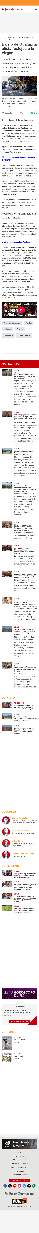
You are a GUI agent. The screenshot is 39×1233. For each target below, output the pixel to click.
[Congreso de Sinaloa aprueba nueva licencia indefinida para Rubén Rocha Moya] (7, 583)
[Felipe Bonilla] (6, 843)
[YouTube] (14, 1186)
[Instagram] (19, 1186)
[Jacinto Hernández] (6, 820)
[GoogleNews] (24, 1186)
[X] (10, 1186)
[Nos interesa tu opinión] (19, 1144)
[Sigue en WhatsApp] (31, 113)
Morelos (28, 323)
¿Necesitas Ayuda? (19, 1180)
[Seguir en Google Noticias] (35, 113)
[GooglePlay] (34, 1186)
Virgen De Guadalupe (11, 323)
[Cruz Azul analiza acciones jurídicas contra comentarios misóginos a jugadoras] (7, 909)
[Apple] (29, 1186)
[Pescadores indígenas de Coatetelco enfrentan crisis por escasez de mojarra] (7, 464)
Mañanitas (7, 329)
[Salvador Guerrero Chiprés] (6, 854)
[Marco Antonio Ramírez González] (6, 831)
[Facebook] (5, 1186)
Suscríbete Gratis (19, 1021)
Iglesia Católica (24, 335)
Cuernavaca (8, 335)
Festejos (20, 329)
